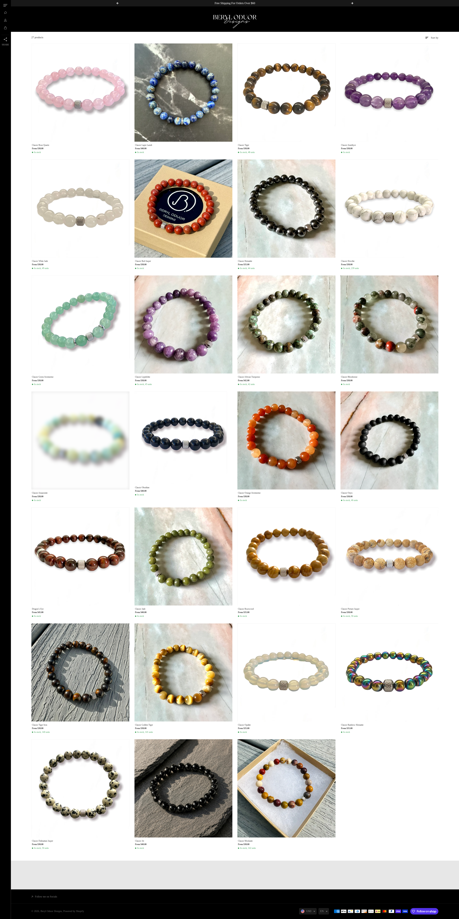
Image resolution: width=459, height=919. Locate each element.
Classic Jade (140, 609)
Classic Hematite (245, 261)
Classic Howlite (347, 261)
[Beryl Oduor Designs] (234, 19)
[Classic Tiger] (286, 92)
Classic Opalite (244, 725)
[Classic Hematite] (286, 208)
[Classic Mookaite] (286, 788)
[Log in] (5, 20)
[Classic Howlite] (389, 208)
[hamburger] (5, 5)
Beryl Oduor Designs (51, 911)
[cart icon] (5, 27)
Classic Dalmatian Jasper (42, 841)
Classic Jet (139, 841)
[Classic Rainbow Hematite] (389, 672)
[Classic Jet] (183, 788)
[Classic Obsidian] (183, 437)
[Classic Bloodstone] (389, 324)
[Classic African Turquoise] (286, 324)
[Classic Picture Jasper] (389, 556)
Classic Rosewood (246, 609)
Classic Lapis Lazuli (143, 145)
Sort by (434, 37)
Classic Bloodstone (349, 377)
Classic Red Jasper (143, 261)
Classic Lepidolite (142, 377)
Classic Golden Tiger (144, 725)
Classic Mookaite (245, 841)
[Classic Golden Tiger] (183, 672)
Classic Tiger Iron (39, 725)
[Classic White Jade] (80, 208)
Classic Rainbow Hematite (352, 725)
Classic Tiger (243, 145)
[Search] (5, 12)
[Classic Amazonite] (80, 440)
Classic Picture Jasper (350, 609)
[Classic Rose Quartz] (80, 92)
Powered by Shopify (73, 911)
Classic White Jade (40, 261)
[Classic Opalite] (286, 672)
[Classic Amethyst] (389, 92)
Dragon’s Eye (38, 609)
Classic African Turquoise (249, 377)
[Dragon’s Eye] (80, 556)
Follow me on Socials (46, 896)
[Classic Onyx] (389, 440)
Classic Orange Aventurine (249, 493)
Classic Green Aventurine (42, 377)
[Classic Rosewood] (286, 556)
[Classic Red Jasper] (183, 208)
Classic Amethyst (348, 145)
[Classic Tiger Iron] (80, 672)
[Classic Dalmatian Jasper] (80, 788)
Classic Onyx (346, 493)
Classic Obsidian (142, 487)
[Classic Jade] (183, 556)
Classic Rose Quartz (40, 145)
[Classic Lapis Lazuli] (183, 92)
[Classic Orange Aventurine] (286, 440)
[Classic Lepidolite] (183, 324)
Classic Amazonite (40, 493)
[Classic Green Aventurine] (80, 324)
